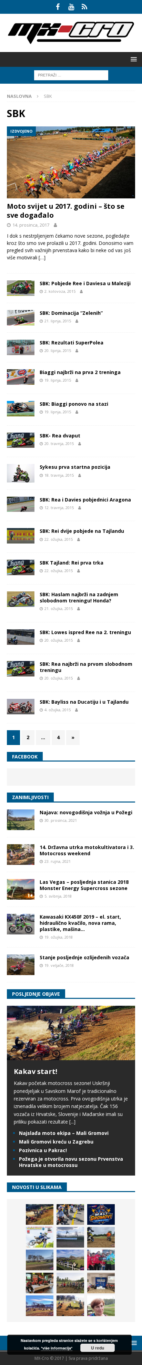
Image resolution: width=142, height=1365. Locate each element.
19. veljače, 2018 (59, 965)
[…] (42, 257)
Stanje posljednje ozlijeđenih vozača (84, 957)
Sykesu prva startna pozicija (75, 467)
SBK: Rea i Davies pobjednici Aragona (85, 499)
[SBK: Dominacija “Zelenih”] (20, 317)
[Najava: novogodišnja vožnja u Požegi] (20, 819)
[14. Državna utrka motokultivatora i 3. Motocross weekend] (20, 854)
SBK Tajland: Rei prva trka (71, 562)
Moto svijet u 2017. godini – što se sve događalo (65, 210)
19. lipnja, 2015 (57, 380)
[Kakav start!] (71, 1056)
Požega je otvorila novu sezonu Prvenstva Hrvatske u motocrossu (71, 1162)
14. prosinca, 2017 (30, 225)
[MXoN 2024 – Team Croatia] (101, 1260)
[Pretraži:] (71, 74)
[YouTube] (71, 7)
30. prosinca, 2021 (60, 820)
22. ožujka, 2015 (58, 539)
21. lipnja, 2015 (57, 320)
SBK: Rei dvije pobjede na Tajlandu (82, 531)
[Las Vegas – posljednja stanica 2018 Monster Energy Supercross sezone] (20, 889)
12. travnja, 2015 (59, 507)
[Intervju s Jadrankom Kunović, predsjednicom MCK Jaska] (101, 1305)
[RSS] (85, 7)
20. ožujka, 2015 (58, 640)
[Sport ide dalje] (101, 1237)
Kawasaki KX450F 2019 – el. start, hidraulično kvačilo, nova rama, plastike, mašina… (80, 922)
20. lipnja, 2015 (57, 350)
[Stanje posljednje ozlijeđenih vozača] (20, 964)
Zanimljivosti (30, 797)
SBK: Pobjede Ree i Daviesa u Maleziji (85, 283)
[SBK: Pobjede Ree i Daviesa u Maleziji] (20, 288)
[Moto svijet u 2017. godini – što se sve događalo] (71, 162)
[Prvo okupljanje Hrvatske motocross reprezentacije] (70, 1283)
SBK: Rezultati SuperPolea (71, 342)
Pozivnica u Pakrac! (43, 1150)
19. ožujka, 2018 (58, 937)
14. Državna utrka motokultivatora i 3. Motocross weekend (87, 850)
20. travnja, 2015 (59, 443)
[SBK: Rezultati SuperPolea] (20, 347)
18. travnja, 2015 (59, 475)
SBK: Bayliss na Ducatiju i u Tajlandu (84, 702)
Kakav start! (35, 1071)
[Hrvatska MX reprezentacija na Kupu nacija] (39, 1283)
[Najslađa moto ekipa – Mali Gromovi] (70, 1214)
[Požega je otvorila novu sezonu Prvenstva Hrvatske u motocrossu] (70, 1237)
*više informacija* (56, 1348)
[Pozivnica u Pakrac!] (39, 1237)
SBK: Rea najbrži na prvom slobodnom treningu (86, 667)
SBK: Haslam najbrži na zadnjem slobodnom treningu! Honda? (79, 597)
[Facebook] (58, 7)
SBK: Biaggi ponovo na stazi (74, 404)
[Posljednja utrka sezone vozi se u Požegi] (70, 1305)
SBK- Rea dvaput (60, 435)
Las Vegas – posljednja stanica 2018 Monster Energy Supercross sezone (84, 885)
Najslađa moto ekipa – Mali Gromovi (64, 1133)
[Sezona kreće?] (39, 1260)
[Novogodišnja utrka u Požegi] (39, 1305)
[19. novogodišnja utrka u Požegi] (70, 1260)
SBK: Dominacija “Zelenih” (71, 313)
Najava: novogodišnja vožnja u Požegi (86, 812)
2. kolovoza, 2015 (59, 291)
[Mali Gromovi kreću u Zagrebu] (101, 1214)
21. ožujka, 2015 (58, 608)
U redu (97, 1348)
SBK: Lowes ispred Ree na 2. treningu (85, 632)
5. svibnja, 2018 (58, 896)
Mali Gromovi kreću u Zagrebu (56, 1141)
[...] (72, 1121)
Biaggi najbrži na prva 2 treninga (80, 372)
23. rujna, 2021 (57, 861)
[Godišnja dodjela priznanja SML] (101, 1283)
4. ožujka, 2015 (57, 709)
